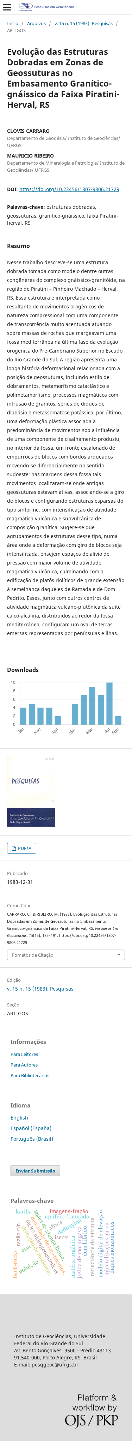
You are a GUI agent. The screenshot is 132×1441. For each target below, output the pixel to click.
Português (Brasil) (32, 1138)
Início (12, 23)
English (19, 1117)
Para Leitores (24, 1054)
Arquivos (36, 23)
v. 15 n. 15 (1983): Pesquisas (84, 23)
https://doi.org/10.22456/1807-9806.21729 (69, 189)
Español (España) (31, 1128)
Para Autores (24, 1065)
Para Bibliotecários (30, 1075)
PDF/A (24, 848)
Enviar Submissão (35, 1171)
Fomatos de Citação (33, 955)
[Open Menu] (7, 7)
